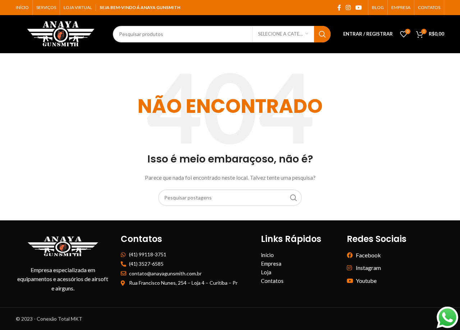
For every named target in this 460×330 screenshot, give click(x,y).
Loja (266, 272)
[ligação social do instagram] (348, 7)
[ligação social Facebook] (339, 7)
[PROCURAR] (322, 34)
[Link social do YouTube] (358, 7)
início (267, 255)
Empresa (271, 263)
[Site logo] (61, 33)
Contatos (272, 281)
